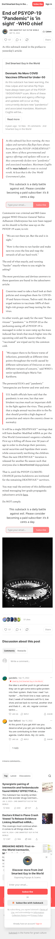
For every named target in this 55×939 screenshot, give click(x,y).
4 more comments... (11, 761)
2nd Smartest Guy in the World (24, 30)
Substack (13, 932)
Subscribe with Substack (29, 902)
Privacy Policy (37, 915)
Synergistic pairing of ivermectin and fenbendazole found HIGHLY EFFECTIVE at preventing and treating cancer (20, 788)
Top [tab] (5, 776)
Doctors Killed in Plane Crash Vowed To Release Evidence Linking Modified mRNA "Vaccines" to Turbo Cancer (20, 819)
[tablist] (15, 651)
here (25, 495)
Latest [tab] (13, 776)
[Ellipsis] (51, 677)
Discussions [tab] (24, 776)
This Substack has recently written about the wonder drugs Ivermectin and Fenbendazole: (20, 796)
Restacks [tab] (21, 650)
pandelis (13, 677)
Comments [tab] (9, 650)
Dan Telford (15, 720)
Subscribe (38, 4)
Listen (48, 31)
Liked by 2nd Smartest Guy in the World (27, 681)
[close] (46, 857)
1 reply (15, 748)
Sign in (49, 4)
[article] (27, 796)
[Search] (50, 776)
